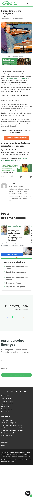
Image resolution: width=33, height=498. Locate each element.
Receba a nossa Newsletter (12, 254)
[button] (13, 243)
